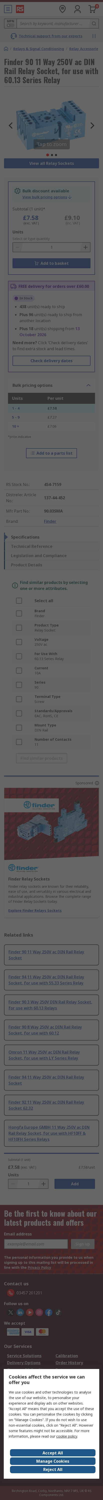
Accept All (52, 1453)
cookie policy (66, 1436)
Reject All (52, 1469)
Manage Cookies (52, 1461)
